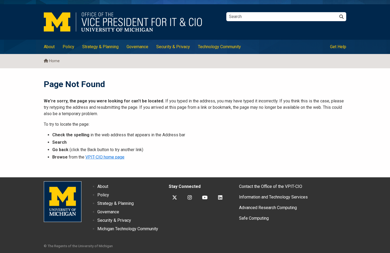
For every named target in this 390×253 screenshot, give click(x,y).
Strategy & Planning (100, 46)
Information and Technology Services (273, 197)
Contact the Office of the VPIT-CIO (270, 186)
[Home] (131, 22)
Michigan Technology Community (127, 228)
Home (54, 61)
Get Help (338, 46)
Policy (68, 46)
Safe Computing (254, 218)
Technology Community (219, 46)
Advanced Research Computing (268, 207)
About (49, 46)
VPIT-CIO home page (104, 157)
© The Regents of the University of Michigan (78, 246)
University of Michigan (62, 201)
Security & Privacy (173, 46)
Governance (137, 46)
